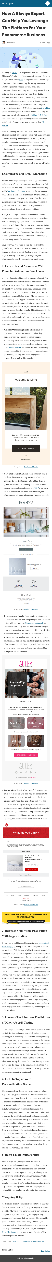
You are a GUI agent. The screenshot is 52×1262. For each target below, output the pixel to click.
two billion (45, 108)
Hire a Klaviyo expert (10, 1232)
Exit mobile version (26, 1258)
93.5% (14, 72)
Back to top (45, 1251)
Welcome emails (14, 347)
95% (21, 79)
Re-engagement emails (34, 623)
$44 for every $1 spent (16, 191)
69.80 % (36, 487)
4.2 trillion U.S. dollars (38, 115)
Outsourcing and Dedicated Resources (28, 1241)
